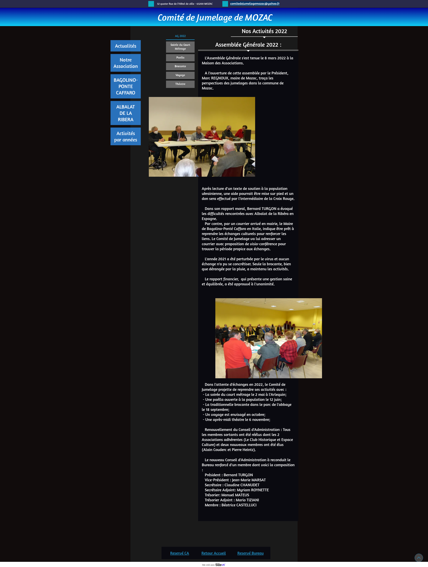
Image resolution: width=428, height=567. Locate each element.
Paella (180, 57)
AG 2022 (180, 36)
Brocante (180, 66)
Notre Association (126, 62)
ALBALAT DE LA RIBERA (125, 113)
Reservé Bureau (250, 552)
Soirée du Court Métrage (180, 46)
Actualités (125, 46)
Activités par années (125, 136)
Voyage (180, 75)
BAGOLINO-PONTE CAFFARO (126, 86)
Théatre (180, 84)
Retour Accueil (213, 552)
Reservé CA (179, 552)
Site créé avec (208, 565)
